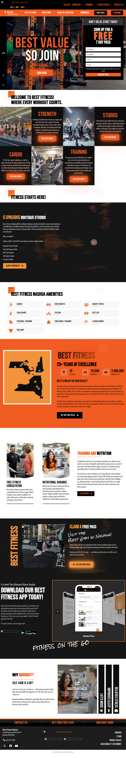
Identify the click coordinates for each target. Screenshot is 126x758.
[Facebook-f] (11, 746)
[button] (57, 611)
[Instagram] (5, 746)
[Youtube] (16, 746)
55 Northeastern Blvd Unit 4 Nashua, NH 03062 (12, 732)
